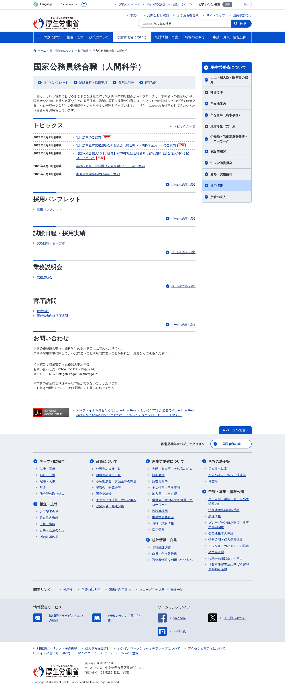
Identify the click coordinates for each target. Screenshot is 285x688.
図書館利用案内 (120, 589)
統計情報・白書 (164, 540)
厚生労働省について (228, 67)
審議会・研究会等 (108, 487)
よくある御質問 (188, 15)
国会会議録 (104, 494)
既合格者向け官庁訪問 (52, 316)
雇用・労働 (47, 481)
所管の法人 (218, 197)
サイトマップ (215, 15)
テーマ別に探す (52, 461)
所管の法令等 (219, 461)
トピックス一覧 (184, 126)
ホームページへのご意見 (121, 653)
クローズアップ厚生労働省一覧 (161, 589)
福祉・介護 (47, 475)
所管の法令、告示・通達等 (227, 475)
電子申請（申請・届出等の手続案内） (228, 501)
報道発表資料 (49, 518)
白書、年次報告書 (164, 553)
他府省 (68, 589)
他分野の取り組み (52, 494)
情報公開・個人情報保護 (225, 539)
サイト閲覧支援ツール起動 (163, 4)
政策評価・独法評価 (110, 506)
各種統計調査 (161, 547)
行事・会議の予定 (52, 530)
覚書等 (213, 481)
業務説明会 (126, 82)
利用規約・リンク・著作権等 (57, 648)
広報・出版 (47, 524)
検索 (243, 23)
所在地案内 (218, 103)
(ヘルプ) (187, 4)
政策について (106, 461)
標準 (227, 4)
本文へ (134, 15)
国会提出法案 (217, 469)
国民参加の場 (242, 15)
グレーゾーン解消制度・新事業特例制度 (228, 525)
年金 (43, 487)
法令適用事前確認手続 (224, 510)
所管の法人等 (90, 589)
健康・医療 (47, 469)
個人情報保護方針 (97, 648)
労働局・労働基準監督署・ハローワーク (229, 139)
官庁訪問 (151, 82)
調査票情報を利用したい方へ (172, 560)
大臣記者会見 (49, 511)
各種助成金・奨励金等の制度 (116, 481)
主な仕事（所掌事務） (226, 115)
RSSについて (87, 653)
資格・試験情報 (221, 174)
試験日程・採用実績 (93, 82)
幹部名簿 (216, 92)
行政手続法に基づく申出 (225, 558)
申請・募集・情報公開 (226, 492)
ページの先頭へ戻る (183, 184)
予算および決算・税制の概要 (116, 500)
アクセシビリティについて (206, 648)
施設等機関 (218, 151)
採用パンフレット (55, 82)
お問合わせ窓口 (158, 15)
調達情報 (214, 516)
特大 (246, 4)
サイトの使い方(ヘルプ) (53, 653)
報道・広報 (48, 504)
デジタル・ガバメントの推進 (228, 546)
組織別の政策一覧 (108, 475)
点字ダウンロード (129, 4)
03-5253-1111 (110, 672)
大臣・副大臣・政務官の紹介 (229, 80)
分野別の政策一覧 (108, 469)
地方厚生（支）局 (222, 126)
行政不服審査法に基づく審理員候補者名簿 (228, 567)
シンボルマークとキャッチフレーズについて (149, 648)
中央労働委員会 (221, 163)
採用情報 (216, 185)
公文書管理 (216, 552)
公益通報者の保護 (220, 533)
